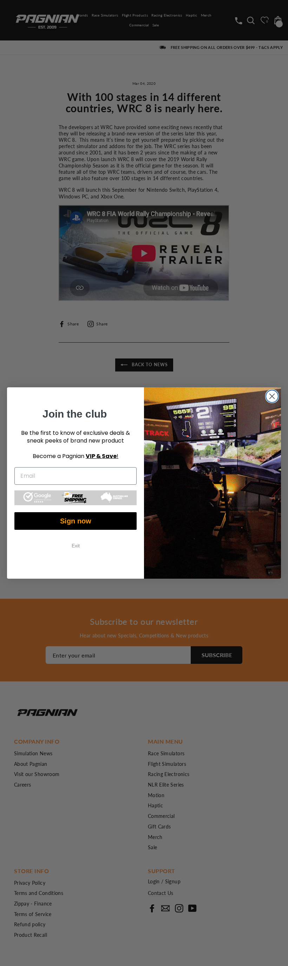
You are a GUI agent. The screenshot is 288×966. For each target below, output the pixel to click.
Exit (76, 545)
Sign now (75, 521)
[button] (75, 497)
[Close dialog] (272, 396)
